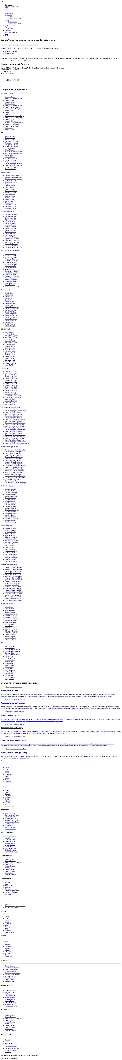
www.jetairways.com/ (7, 73)
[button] (61, 94)
